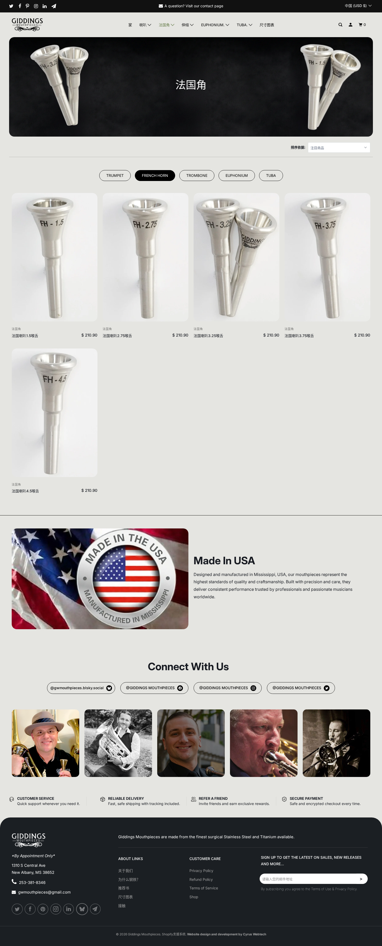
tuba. (243, 25)
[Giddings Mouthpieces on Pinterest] (29, 6)
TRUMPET (115, 175)
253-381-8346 (32, 882)
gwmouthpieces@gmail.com (44, 892)
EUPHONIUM (237, 175)
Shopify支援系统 (174, 934)
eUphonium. (213, 25)
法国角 (165, 25)
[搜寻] (341, 24)
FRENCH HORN (155, 175)
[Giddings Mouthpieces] (39, 24)
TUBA (271, 175)
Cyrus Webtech (254, 934)
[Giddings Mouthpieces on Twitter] (13, 6)
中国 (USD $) (356, 5)
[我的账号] (351, 24)
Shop (193, 897)
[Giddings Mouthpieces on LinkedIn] (46, 6)
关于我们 (125, 870)
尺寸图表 (267, 25)
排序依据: (298, 147)
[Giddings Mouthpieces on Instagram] (38, 6)
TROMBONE (196, 175)
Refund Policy (201, 879)
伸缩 (186, 25)
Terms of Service (203, 888)
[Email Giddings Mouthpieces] (55, 6)
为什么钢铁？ (129, 879)
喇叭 (143, 25)
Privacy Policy (201, 870)
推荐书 (123, 888)
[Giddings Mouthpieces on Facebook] (21, 6)
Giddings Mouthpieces (144, 934)
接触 (122, 905)
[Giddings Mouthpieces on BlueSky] (82, 909)
